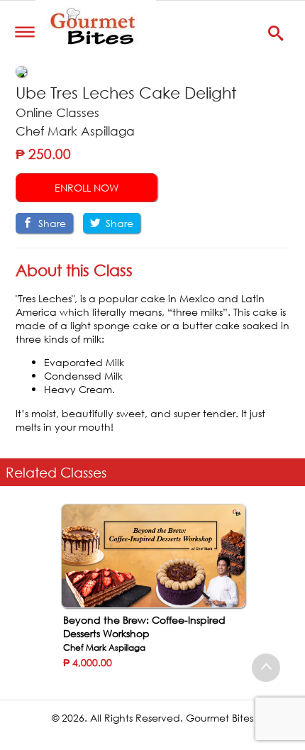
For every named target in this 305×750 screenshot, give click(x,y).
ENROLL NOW (86, 187)
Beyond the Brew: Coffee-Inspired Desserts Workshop (144, 633)
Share (49, 223)
